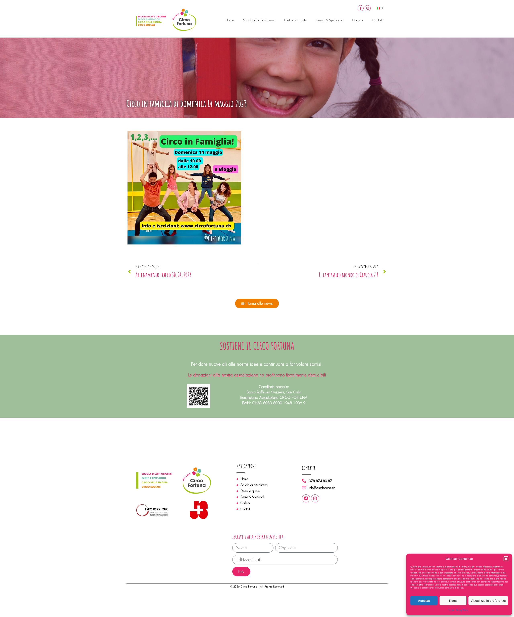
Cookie (451, 610)
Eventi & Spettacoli (329, 20)
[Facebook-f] (361, 8)
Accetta (424, 601)
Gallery (357, 20)
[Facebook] (306, 498)
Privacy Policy (462, 610)
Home (230, 20)
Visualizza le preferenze (488, 601)
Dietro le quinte (295, 20)
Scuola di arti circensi (259, 20)
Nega (453, 601)
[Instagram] (368, 8)
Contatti (377, 20)
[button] (506, 559)
